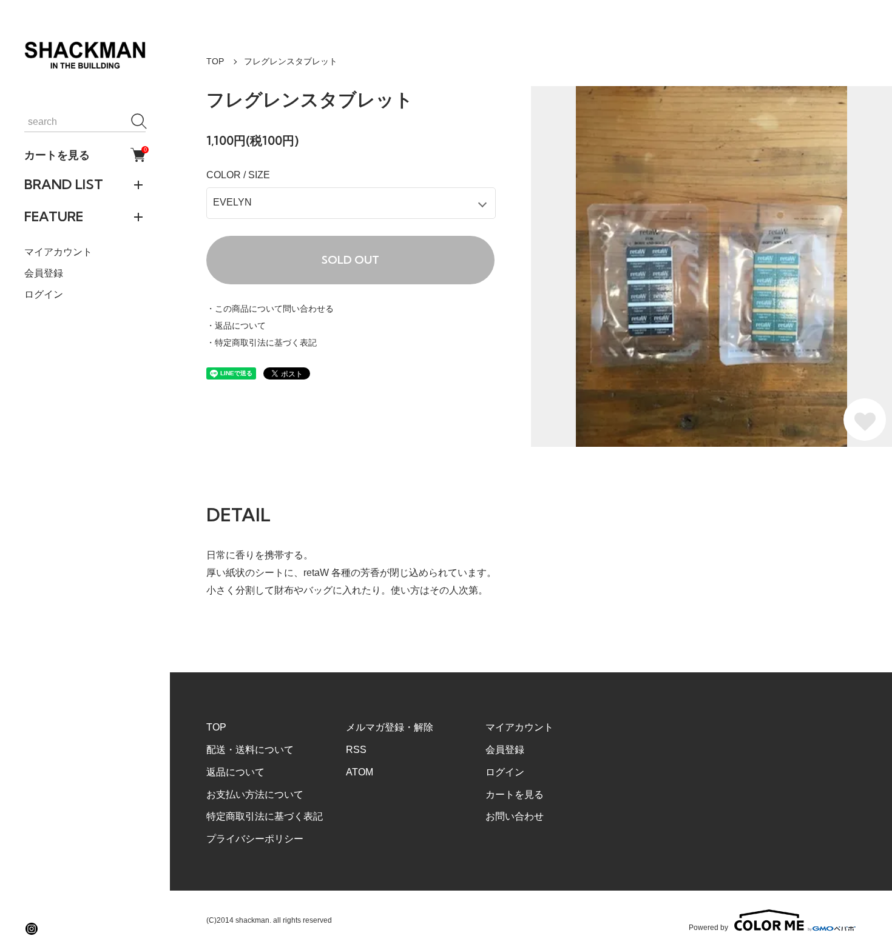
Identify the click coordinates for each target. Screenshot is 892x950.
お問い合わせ (514, 816)
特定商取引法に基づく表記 (264, 816)
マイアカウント (58, 252)
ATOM (359, 772)
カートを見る (85, 154)
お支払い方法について (254, 794)
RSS (356, 749)
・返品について (236, 325)
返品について (235, 772)
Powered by (708, 927)
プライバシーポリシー (254, 839)
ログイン (43, 294)
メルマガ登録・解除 (389, 727)
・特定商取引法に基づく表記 (261, 342)
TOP (215, 61)
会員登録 (43, 273)
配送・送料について (250, 749)
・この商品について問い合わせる (270, 308)
